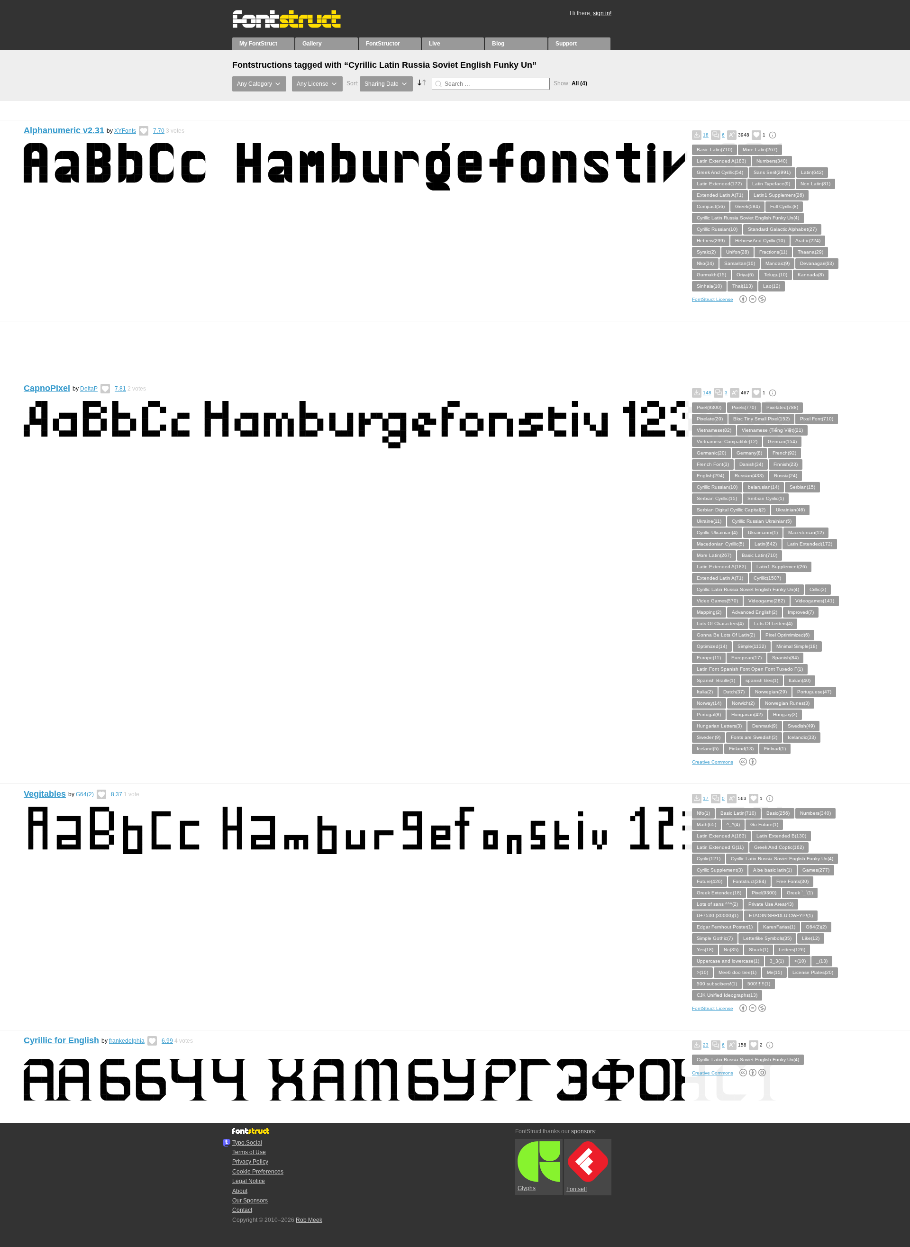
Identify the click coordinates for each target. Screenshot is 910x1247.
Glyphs (527, 1188)
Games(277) (815, 870)
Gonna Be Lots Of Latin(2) (726, 634)
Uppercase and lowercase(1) (728, 961)
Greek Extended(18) (719, 892)
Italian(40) (799, 680)
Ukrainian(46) (790, 509)
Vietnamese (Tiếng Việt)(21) (772, 430)
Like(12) (810, 938)
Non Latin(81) (815, 183)
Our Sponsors (250, 1200)
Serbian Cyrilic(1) (765, 498)
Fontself (576, 1189)
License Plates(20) (812, 972)
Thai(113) (742, 286)
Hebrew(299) (711, 240)
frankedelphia (127, 1041)
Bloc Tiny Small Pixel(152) (761, 418)
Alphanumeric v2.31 (64, 130)
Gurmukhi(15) (711, 274)
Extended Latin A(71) (720, 195)
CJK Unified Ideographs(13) (727, 995)
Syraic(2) (706, 252)
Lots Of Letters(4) (773, 623)
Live (434, 43)
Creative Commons (712, 762)
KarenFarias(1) (779, 926)
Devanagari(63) (817, 263)
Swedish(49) (801, 725)
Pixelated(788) (782, 407)
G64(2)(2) (816, 926)
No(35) (731, 949)
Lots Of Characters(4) (720, 623)
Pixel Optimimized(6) (787, 634)
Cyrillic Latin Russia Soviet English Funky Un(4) (748, 217)
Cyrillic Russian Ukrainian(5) (762, 521)
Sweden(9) (708, 737)
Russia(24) (785, 475)
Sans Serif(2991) (772, 172)
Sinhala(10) (709, 286)
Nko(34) (705, 263)
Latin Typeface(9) (771, 183)
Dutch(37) (734, 691)
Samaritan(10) (739, 263)
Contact (242, 1210)
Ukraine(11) (709, 521)
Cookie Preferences (257, 1171)
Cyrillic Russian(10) (717, 229)
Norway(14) (709, 703)
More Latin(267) (760, 149)
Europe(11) (709, 657)
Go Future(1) (764, 824)
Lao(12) (771, 286)
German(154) (782, 441)
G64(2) (85, 794)
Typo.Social (247, 1142)
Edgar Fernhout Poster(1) (725, 926)
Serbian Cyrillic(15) (717, 498)
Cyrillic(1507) (767, 578)
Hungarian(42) (747, 714)
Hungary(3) (785, 714)
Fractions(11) (773, 252)
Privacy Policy (250, 1161)
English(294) (710, 475)
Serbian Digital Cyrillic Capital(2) (731, 509)
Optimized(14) (712, 646)
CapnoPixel (47, 388)
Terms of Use (249, 1152)
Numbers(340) (771, 161)
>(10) (702, 972)
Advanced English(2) (754, 612)
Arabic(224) (807, 240)
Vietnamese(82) (714, 430)
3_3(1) (777, 961)
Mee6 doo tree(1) (737, 972)
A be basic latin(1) (772, 870)
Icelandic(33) (802, 737)
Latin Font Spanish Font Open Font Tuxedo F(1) (750, 669)
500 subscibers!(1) (717, 983)
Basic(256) (778, 813)
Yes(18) (705, 949)
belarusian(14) (763, 487)
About (239, 1191)
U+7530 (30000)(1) (717, 915)
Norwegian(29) (771, 691)
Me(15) (774, 972)
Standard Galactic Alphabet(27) (782, 229)
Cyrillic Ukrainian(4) (717, 532)
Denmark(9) (764, 725)
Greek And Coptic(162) (779, 847)
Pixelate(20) (710, 418)
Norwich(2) (743, 703)
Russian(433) (749, 475)
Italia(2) (705, 691)
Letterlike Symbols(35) (767, 938)
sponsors (583, 1131)
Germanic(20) (711, 452)
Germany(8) (749, 452)
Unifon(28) (737, 252)
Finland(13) (741, 748)
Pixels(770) (744, 407)
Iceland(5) (708, 748)
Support (566, 43)
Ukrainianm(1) (763, 532)
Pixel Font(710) (816, 418)
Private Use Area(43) (770, 904)
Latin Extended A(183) (721, 161)
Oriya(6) (745, 274)
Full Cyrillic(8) (784, 206)
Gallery (312, 43)
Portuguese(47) (814, 691)
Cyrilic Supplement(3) (720, 870)
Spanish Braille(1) (716, 680)
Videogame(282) (766, 600)
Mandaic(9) (777, 263)
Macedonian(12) (806, 532)
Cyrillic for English (61, 1040)
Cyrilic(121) (708, 858)
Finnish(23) (786, 464)
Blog (498, 43)
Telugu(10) (775, 274)
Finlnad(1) (775, 748)
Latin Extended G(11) (720, 847)
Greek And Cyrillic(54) (720, 172)
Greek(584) (747, 206)
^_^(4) (733, 824)
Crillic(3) (818, 589)
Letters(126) (792, 949)
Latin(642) (812, 172)
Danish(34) (751, 464)
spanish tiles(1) (762, 680)
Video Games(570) (717, 600)
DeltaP (89, 388)
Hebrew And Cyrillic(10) (760, 240)
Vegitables (45, 794)
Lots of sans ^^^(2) (717, 904)
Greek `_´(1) (800, 892)
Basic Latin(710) (714, 149)
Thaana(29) (810, 252)
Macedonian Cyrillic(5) (720, 543)
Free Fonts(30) (792, 881)
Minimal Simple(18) (796, 646)
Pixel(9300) (709, 407)
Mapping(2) (709, 612)
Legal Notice (248, 1181)
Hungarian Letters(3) (719, 725)
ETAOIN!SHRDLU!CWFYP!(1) (781, 915)
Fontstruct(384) (749, 881)
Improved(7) (801, 612)
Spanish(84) (785, 657)
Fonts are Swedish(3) (754, 737)
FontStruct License (712, 299)
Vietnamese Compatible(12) (727, 441)
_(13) (822, 961)
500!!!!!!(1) (758, 983)
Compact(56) (711, 206)
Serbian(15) (802, 487)
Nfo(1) (703, 813)
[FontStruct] (296, 26)
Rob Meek (309, 1220)
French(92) (784, 452)
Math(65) (706, 824)
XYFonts (125, 130)
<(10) (800, 961)
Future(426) (709, 881)
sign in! (602, 13)
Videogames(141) (814, 600)
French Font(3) (713, 464)
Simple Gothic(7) (715, 938)
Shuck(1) (758, 949)
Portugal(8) (709, 714)
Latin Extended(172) (719, 183)
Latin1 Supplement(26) (779, 195)
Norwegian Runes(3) (787, 703)
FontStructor (383, 43)
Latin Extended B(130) (781, 835)
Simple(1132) (751, 646)
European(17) (746, 657)
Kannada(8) (811, 274)
